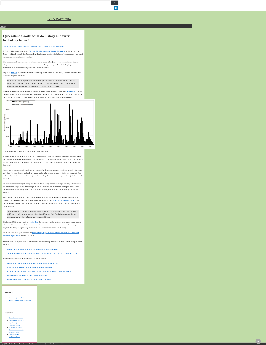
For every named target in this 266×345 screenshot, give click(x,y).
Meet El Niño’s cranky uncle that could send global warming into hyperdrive (32, 263)
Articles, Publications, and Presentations (20, 300)
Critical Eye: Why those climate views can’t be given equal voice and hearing (32, 249)
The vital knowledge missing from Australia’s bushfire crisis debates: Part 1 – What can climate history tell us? (43, 253)
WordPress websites (14, 337)
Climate (46, 46)
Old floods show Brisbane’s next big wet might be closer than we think (30, 267)
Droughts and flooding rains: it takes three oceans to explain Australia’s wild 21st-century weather (39, 271)
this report (14, 73)
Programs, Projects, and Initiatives (18, 298)
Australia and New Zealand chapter (63, 200)
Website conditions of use (38, 343)
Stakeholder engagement (16, 327)
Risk (54, 46)
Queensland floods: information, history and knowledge (47, 51)
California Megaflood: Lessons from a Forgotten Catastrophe (27, 275)
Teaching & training (14, 325)
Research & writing (14, 332)
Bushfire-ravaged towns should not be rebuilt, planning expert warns (29, 279)
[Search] (114, 3)
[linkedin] (116, 9)
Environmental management (17, 320)
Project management (14, 323)
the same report (71, 91)
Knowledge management (16, 318)
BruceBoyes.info (59, 19)
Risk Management (59, 46)
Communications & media (16, 330)
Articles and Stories (28, 46)
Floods (35, 46)
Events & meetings (14, 334)
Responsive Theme (58, 343)
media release (34, 222)
